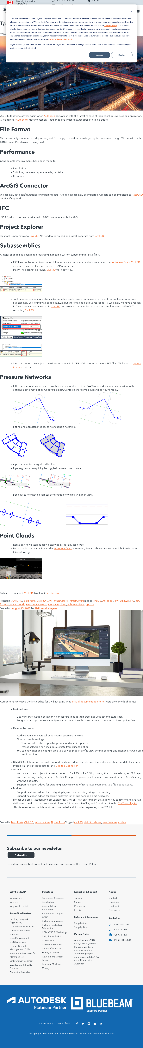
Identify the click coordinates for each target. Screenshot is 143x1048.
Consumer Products (52, 945)
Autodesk (49, 116)
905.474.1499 (120, 930)
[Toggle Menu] (137, 11)
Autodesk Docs (121, 262)
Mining (45, 968)
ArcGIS (97, 601)
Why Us (13, 902)
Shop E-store (80, 923)
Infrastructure (76, 601)
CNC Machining (18, 942)
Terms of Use (63, 1024)
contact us (53, 593)
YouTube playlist (127, 803)
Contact (113, 898)
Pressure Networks (36, 604)
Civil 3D (34, 236)
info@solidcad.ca (122, 940)
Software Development (21, 961)
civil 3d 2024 (122, 601)
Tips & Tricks (58, 822)
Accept (99, 55)
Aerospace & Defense (53, 898)
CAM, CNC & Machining (54, 932)
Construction (48, 941)
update (90, 604)
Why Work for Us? (19, 906)
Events (77, 910)
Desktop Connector (66, 766)
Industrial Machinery (52, 964)
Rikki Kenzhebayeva (46, 608)
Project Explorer (57, 604)
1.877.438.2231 (121, 925)
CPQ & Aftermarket (52, 949)
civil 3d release (92, 822)
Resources (79, 906)
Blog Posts (29, 601)
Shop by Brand (81, 927)
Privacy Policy (110, 25)
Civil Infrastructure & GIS (22, 927)
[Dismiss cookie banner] (132, 12)
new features (110, 822)
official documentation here (88, 702)
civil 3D (78, 822)
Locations (114, 902)
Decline (121, 55)
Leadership (114, 906)
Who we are (16, 898)
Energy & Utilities (50, 953)
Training (78, 898)
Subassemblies (75, 604)
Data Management (19, 938)
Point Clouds (17, 604)
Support (78, 902)
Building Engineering (52, 921)
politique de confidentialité (60, 39)
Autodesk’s (22, 120)
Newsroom (114, 910)
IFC (132, 601)
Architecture (48, 902)
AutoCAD (137, 195)
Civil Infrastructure (57, 601)
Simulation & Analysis (20, 972)
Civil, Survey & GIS (51, 937)
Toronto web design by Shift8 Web (96, 1034)
